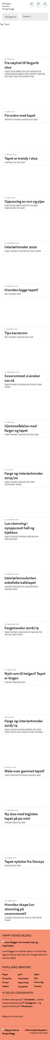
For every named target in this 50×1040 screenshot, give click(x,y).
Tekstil (7, 732)
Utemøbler (39, 732)
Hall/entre (9, 119)
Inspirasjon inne (35, 71)
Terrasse (13, 732)
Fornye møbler (15, 71)
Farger (7, 71)
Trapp (31, 76)
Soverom (33, 384)
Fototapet (14, 729)
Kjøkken (21, 74)
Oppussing (41, 74)
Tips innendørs (23, 76)
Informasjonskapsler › (36, 1030)
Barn (6, 294)
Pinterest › (27, 1006)
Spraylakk (23, 986)
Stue (6, 76)
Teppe (15, 76)
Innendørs (17, 119)
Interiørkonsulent (11, 74)
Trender (38, 251)
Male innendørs (31, 74)
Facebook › (30, 999)
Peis (14, 208)
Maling (25, 775)
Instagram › (31, 1003)
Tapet (11, 76)
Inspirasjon (23, 978)
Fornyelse (7, 978)
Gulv (23, 71)
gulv (20, 974)
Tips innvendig (38, 980)
